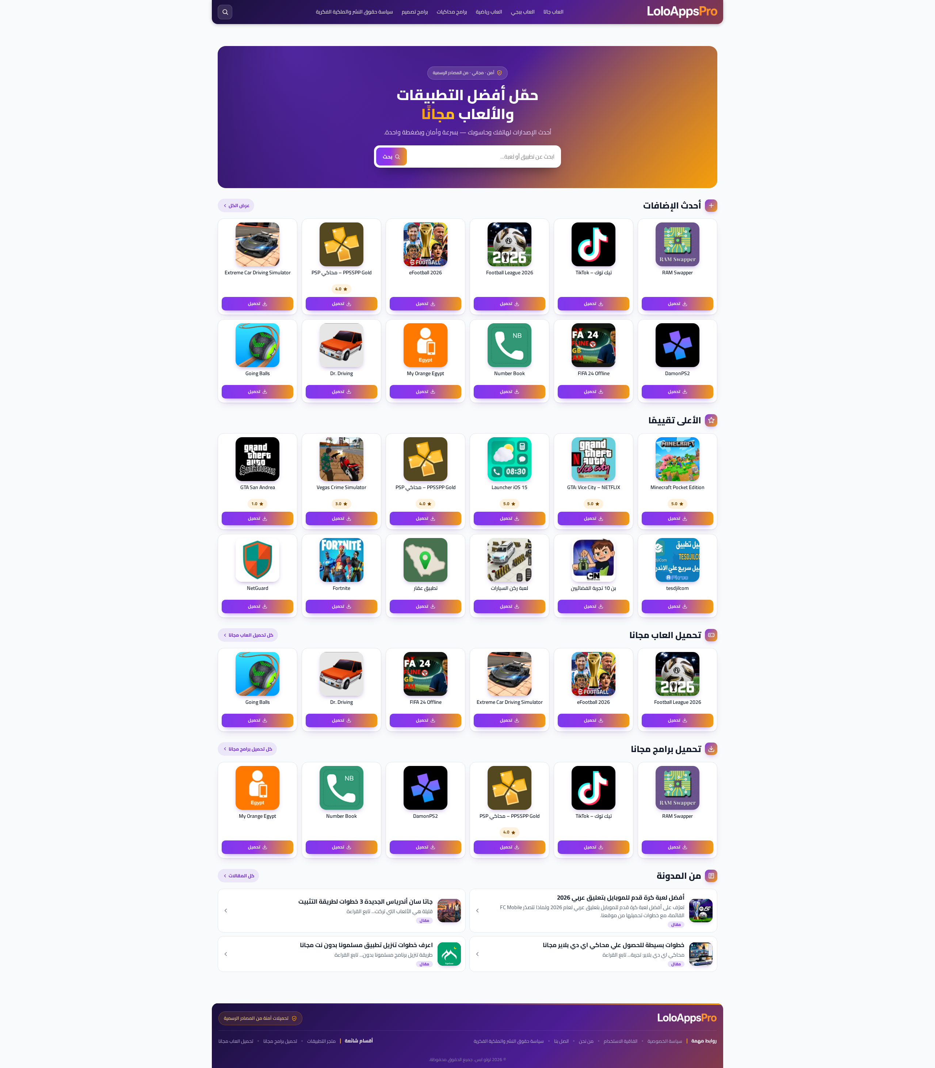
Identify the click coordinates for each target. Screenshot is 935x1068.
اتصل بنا (561, 1041)
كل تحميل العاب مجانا (251, 634)
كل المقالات (241, 875)
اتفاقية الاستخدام (620, 1041)
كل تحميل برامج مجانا (250, 748)
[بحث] (225, 12)
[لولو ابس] (682, 12)
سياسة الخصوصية (665, 1041)
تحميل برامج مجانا (280, 1041)
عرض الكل (239, 205)
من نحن (586, 1041)
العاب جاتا (553, 11)
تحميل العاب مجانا (235, 1041)
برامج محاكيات (452, 11)
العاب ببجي (523, 11)
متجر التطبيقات (321, 1041)
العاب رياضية (489, 11)
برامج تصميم (415, 11)
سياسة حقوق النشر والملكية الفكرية (354, 11)
